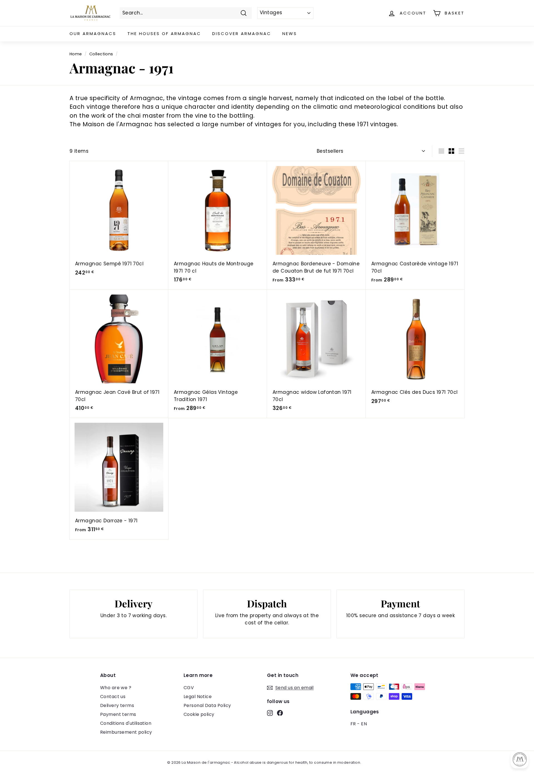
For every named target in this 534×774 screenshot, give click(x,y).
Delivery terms (117, 705)
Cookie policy (199, 714)
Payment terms (118, 714)
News (289, 33)
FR (353, 724)
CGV (189, 687)
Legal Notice (198, 696)
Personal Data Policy (207, 705)
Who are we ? (115, 687)
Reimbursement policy (126, 732)
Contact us (112, 696)
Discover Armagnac (241, 33)
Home (76, 54)
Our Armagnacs (93, 33)
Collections (101, 54)
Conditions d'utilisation (125, 723)
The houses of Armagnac (164, 33)
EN (364, 724)
